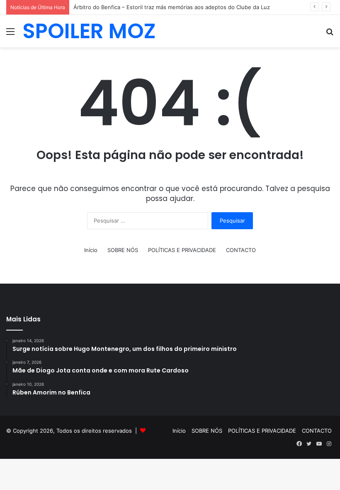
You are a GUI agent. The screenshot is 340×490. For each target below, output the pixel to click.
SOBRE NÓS (122, 250)
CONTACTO (241, 250)
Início (90, 250)
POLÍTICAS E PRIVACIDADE (182, 250)
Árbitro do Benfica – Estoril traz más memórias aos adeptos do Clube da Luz (171, 7)
